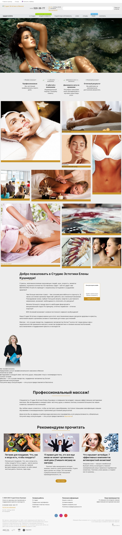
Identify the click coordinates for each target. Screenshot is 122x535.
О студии (32, 16)
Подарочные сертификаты (63, 16)
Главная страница (7, 1)
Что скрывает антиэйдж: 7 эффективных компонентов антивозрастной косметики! (97, 457)
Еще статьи (61, 481)
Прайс (94, 15)
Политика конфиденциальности (72, 507)
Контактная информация (9, 507)
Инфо (77, 16)
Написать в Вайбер (29, 1)
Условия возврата (67, 502)
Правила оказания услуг (69, 504)
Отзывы (17, 1)
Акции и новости (44, 15)
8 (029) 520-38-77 (10, 505)
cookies (24, 526)
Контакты (102, 16)
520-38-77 (37, 8)
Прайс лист (35, 507)
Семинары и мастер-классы (40, 504)
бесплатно (68, 416)
